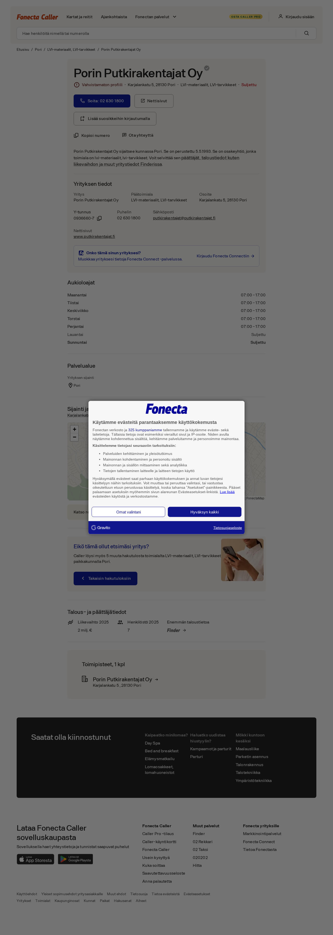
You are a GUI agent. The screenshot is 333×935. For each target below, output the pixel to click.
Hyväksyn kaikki (204, 512)
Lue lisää (227, 491)
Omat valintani (128, 512)
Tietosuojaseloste (227, 528)
